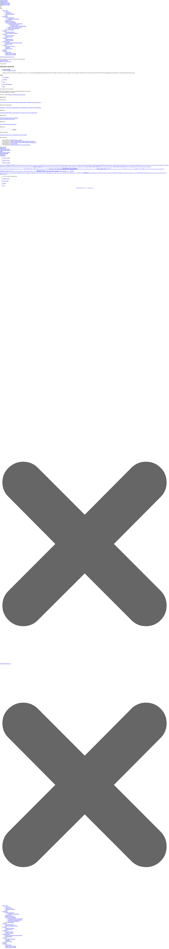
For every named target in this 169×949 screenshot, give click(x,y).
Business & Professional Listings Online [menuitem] (13, 935)
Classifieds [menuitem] (5, 930)
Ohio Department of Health (110, 165)
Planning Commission (142, 166)
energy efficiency (39, 172)
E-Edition (5, 34)
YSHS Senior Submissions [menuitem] (13, 921)
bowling (135, 172)
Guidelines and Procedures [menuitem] (13, 914)
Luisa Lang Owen (13, 143)
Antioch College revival (153, 172)
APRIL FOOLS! (34, 172)
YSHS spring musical (126, 168)
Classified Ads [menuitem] (8, 915)
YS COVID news (65, 172)
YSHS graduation (63, 171)
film (6, 174)
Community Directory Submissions (15, 23)
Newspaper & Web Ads (10, 46)
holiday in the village (140, 169)
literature (105, 172)
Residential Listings (15, 24)
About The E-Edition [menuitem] (9, 928)
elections (51, 169)
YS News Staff (7, 69)
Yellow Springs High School (99, 165)
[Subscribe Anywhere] (5, 2)
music (127, 172)
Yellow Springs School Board (119, 166)
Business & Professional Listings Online (13, 42)
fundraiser (2, 171)
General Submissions (9, 17)
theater (74, 172)
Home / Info (5, 10)
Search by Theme (6, 162)
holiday (72, 171)
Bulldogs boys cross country (33, 165)
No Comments (6, 77)
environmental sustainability (17, 172)
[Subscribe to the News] (4, 0)
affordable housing (122, 172)
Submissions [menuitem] (5, 911)
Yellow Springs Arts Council (28, 166)
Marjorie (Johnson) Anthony (16, 140)
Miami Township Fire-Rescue (8, 166)
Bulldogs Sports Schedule (10, 54)
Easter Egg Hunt (18, 171)
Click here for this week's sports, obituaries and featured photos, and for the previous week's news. (20, 102)
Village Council (37, 166)
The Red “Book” (8, 48)
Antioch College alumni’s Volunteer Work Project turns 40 (22, 141)
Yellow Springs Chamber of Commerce (107, 166)
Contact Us (7, 11)
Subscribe (5, 30)
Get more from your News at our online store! (27, 112)
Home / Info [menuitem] (5, 905)
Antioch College (11, 165)
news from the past (92, 172)
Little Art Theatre (159, 165)
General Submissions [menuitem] (9, 912)
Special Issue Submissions (10, 22)
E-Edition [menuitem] (5, 927)
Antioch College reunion (52, 171)
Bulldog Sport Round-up (141, 165)
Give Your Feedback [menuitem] (9, 922)
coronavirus (115, 172)
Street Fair (41, 171)
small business (28, 172)
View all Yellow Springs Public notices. (8, 124)
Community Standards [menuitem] (10, 909)
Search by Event (6, 160)
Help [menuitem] (6, 910)
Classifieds (5, 38)
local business (140, 172)
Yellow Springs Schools (131, 165)
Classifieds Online (9, 39)
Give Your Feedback (9, 29)
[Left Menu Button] (84, 903)
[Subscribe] (2, 155)
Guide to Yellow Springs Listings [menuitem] (15, 920)
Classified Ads (8, 20)
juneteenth (14, 171)
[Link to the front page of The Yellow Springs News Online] (7, 56)
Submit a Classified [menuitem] (9, 933)
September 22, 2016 (11, 70)
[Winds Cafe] (3, 148)
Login (4, 82)
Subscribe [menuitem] (5, 923)
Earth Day (109, 169)
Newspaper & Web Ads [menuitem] (10, 939)
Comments (5, 79)
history (133, 172)
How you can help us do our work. (7, 119)
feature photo (59, 172)
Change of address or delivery (11, 33)
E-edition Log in (8, 36)
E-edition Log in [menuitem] (8, 929)
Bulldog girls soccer (74, 166)
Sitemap (4, 183)
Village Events (8, 52)
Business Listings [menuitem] (6, 934)
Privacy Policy (6, 181)
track (1, 172)
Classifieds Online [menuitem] (9, 931)
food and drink (109, 172)
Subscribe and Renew (9, 32)
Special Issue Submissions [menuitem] (10, 917)
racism (10, 172)
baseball (1, 174)
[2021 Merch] (5, 153)
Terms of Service (6, 178)
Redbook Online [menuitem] (8, 936)
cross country (54, 172)
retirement (129, 172)
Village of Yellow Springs (151, 165)
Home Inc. (128, 166)
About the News (8, 13)
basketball (71, 172)
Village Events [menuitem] (8, 944)
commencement (34, 171)
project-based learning (162, 172)
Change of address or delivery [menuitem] (11, 925)
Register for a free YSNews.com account (16, 94)
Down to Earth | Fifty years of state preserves (20, 144)
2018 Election (161, 168)
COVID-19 (86, 172)
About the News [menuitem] (8, 908)
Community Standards (10, 14)
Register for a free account (5, 61)
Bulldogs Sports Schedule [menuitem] (10, 947)
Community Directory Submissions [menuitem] (15, 918)
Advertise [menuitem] (5, 937)
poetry (4, 174)
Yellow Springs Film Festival (28, 171)
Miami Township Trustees (53, 166)
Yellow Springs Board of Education (85, 165)
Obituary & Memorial (9, 21)
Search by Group (6, 157)
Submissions (5, 16)
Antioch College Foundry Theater (44, 165)
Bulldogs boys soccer (82, 166)
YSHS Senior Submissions (13, 28)
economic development (99, 172)
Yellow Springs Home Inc (73, 165)
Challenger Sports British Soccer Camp (12, 168)
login (5, 59)
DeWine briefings (69, 168)
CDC (16, 165)
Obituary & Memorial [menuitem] (9, 916)
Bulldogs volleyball (45, 166)
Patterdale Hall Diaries (5, 172)
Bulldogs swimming (3, 165)
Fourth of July (9, 171)
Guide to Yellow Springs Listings (15, 27)
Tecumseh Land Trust (134, 166)
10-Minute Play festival (37, 168)
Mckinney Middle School (121, 165)
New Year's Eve (101, 169)
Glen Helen (148, 166)
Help (6, 15)
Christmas (2, 168)
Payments (5, 49)
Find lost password (4, 60)
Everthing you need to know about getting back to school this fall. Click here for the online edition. (20, 107)
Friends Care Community (54, 165)
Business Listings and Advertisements (18, 26)
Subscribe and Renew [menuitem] (9, 924)
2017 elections (80, 168)
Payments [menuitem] (5, 942)
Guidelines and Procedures (13, 19)
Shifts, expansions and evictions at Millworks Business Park (23, 142)
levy (46, 172)
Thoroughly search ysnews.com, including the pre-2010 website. (13, 134)
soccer (43, 172)
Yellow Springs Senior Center (18, 166)
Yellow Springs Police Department (93, 166)
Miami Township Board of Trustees (65, 166)
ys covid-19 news (79, 172)
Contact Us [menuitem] (7, 906)
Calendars (5, 51)
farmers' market (68, 171)
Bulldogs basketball (64, 165)
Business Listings (6, 41)
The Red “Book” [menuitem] (8, 941)
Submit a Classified (9, 40)
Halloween (21, 171)
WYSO (60, 165)
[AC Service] (3, 147)
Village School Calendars (10, 53)
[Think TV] (2, 154)
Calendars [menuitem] (5, 943)
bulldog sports (146, 172)
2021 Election (58, 169)
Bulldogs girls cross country (22, 165)
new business (49, 172)
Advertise (5, 45)
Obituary (23, 172)
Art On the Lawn (28, 169)
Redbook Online (8, 43)
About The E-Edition (9, 35)
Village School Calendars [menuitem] (10, 946)
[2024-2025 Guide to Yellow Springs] (5, 151)
